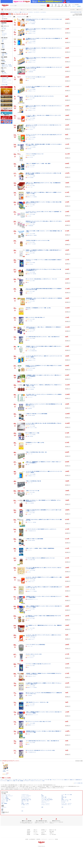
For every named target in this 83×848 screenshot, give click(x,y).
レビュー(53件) (32, 127)
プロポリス (33, 780)
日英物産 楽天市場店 (30, 436)
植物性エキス (66, 779)
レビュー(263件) (32, 137)
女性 (2, 41)
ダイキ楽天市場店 (29, 408)
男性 (2, 40)
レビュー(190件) (32, 89)
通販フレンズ (29, 309)
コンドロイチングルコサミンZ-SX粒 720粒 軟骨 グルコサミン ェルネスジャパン (41, 529)
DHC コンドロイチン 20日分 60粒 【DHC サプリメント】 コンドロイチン (40, 96)
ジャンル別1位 (40, 9)
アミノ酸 (24, 779)
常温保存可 (4, 61)
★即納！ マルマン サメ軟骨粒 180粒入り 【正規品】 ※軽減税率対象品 (40, 548)
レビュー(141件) (32, 147)
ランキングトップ (16, 9)
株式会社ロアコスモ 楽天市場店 (31, 273)
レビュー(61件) (32, 742)
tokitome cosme (29, 610)
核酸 (50, 779)
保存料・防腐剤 (4, 53)
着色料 (3, 55)
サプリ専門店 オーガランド (30, 581)
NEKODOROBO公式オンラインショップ (32, 599)
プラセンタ (54, 779)
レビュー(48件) (32, 723)
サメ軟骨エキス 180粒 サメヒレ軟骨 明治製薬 (34, 538)
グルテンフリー (4, 73)
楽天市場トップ (3, 12)
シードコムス (4, 33)
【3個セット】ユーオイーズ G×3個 (32, 490)
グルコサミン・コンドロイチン (33, 12)
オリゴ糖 (17, 780)
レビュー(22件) (32, 214)
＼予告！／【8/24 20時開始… (5, 771)
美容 (2, 69)
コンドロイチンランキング (20, 14)
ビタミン (2, 779)
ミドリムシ (4, 780)
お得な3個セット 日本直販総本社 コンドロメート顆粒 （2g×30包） (38, 307)
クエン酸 (28, 779)
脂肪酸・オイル (10, 780)
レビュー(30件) (32, 262)
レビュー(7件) (32, 242)
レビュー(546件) (32, 108)
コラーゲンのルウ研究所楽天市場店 (32, 350)
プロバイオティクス (34, 779)
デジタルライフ (29, 302)
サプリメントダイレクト (30, 657)
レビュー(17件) (32, 570)
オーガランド (4, 34)
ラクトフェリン (38, 780)
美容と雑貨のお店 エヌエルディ (31, 676)
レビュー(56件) (32, 338)
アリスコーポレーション (30, 331)
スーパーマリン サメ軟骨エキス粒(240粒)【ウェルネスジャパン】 (38, 663)
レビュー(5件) (32, 97)
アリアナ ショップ (29, 206)
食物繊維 (21, 780)
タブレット (4, 27)
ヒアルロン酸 (46, 779)
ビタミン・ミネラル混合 (13, 779)
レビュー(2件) (32, 291)
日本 (2, 24)
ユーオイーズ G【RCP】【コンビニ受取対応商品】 (35, 644)
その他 (43, 780)
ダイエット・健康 (18, 12)
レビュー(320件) (32, 31)
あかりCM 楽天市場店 (30, 177)
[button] (55, 5)
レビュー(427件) (32, 50)
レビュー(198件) (32, 358)
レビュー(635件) (32, 434)
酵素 (14, 780)
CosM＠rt (28, 464)
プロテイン (20, 779)
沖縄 (2, 58)
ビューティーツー (29, 444)
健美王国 (28, 744)
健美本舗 (28, 254)
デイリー (24, 16)
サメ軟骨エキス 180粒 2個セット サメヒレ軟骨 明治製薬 (36, 413)
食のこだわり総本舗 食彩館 (31, 559)
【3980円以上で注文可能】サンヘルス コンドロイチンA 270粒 (37, 240)
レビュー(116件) (32, 70)
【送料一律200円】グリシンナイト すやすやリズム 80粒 (37, 702)
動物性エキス (72, 779)
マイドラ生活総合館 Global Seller (31, 530)
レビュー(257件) (32, 60)
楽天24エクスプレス (29, 99)
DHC (2, 31)
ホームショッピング (29, 397)
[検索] (48, 5)
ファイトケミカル (60, 779)
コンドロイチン (43, 12)
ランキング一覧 (4, 84)
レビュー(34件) (32, 78)
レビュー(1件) (32, 155)
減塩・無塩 (4, 72)
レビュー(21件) (32, 637)
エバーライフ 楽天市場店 (30, 389)
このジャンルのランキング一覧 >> (76, 12)
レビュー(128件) (32, 474)
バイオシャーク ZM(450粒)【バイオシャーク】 (35, 153)
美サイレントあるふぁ (30, 129)
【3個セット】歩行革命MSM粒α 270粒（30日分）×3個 (36, 452)
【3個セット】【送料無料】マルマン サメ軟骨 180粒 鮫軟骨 (38, 163)
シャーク (3, 35)
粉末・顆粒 (4, 28)
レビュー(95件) (32, 118)
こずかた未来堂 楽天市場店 (31, 415)
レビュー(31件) (32, 233)
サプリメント (24, 12)
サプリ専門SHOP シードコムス (31, 33)
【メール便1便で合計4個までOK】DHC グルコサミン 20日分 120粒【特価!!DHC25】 (42, 740)
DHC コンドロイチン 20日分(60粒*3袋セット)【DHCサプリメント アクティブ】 (41, 278)
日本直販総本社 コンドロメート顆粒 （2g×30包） (35, 442)
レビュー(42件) (32, 685)
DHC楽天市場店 (29, 148)
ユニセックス (4, 39)
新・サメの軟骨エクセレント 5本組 (32, 432)
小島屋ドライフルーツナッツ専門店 (32, 427)
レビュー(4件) (32, 165)
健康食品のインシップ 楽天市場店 (32, 196)
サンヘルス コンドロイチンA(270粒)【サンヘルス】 (35, 76)
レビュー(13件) (32, 589)
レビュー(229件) (32, 41)
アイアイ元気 (29, 514)
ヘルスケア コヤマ (29, 187)
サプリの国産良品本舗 (30, 71)
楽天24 (28, 80)
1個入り (3, 44)
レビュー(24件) (32, 349)
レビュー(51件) (32, 387)
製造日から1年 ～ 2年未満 (6, 64)
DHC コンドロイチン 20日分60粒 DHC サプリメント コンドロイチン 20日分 (40, 750)
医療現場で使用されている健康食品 (32, 235)
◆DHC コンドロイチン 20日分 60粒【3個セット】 (35, 317)
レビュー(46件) (32, 175)
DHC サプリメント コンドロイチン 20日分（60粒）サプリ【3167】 (38, 721)
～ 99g (3, 50)
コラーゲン (41, 779)
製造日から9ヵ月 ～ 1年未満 (7, 66)
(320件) (6, 774)
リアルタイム (35, 9)
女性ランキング (29, 9)
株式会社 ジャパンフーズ (30, 705)
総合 (3, 15)
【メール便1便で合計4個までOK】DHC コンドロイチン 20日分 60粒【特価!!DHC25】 (43, 336)
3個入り (3, 46)
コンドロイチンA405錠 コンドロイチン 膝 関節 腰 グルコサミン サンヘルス (40, 557)
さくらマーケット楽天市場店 (31, 23)
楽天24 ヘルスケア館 (30, 157)
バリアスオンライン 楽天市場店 (31, 522)
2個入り (3, 47)
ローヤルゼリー (27, 780)
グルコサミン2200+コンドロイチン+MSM (34, 654)
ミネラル (6, 779)
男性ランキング (23, 9)
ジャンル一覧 (72, 9)
